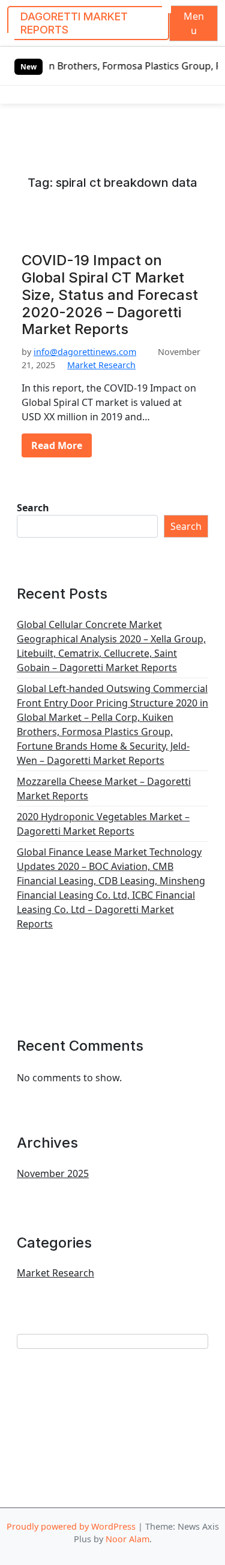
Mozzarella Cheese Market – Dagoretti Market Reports (104, 788)
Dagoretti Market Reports (74, 23)
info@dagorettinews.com (85, 351)
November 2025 (53, 1173)
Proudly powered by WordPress (71, 1526)
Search (33, 507)
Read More (56, 445)
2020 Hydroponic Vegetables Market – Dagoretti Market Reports (103, 824)
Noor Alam (127, 1539)
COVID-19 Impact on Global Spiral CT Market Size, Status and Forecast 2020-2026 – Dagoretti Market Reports (110, 295)
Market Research (101, 365)
